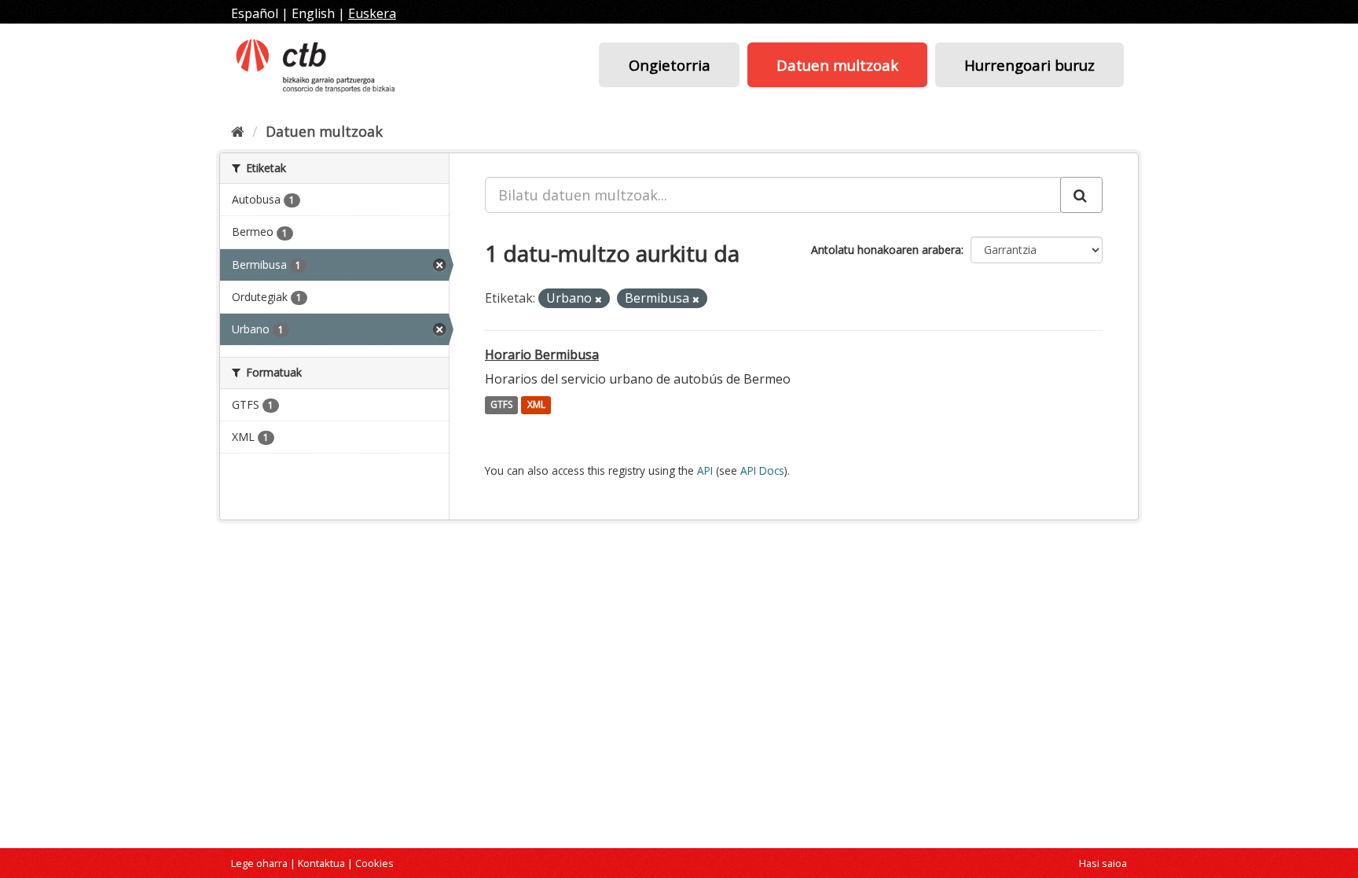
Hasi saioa (1103, 863)
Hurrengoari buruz (1029, 65)
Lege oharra (259, 863)
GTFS (501, 405)
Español (254, 13)
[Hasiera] (237, 131)
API (705, 470)
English (313, 13)
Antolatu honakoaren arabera (886, 249)
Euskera (372, 13)
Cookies (374, 863)
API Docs (762, 470)
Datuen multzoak (837, 65)
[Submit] (1081, 195)
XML (536, 405)
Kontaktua (321, 863)
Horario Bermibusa (542, 354)
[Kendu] (598, 299)
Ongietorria (669, 65)
